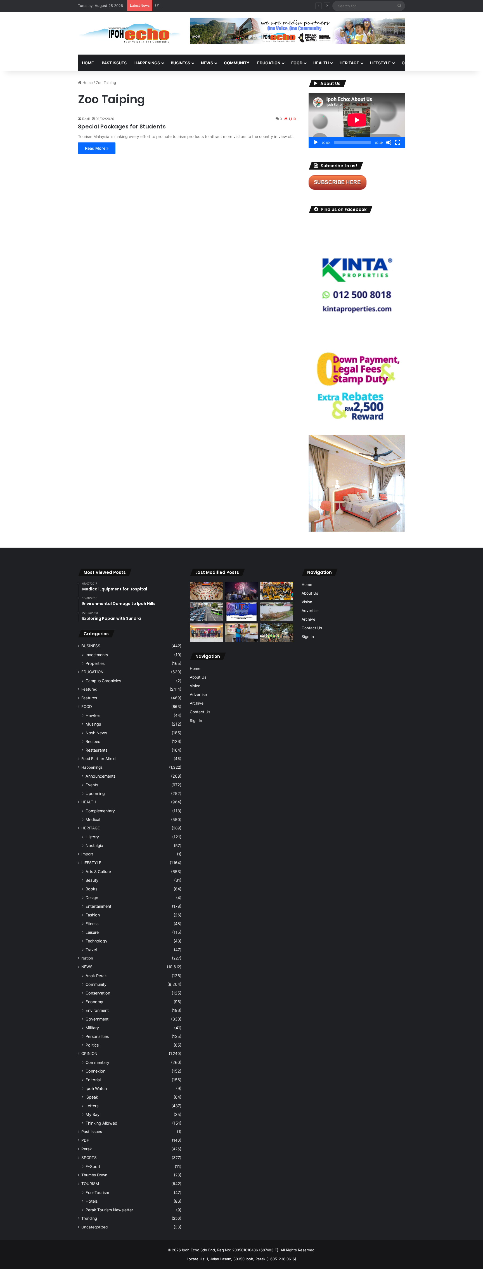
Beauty (92, 880)
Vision (195, 686)
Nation (87, 958)
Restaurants (96, 750)
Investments (97, 654)
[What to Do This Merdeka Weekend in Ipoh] (241, 591)
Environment (97, 1010)
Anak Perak (96, 975)
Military (92, 1027)
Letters (92, 1105)
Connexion (95, 1071)
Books (91, 888)
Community (96, 984)
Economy (94, 1001)
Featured (89, 689)
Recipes (93, 741)
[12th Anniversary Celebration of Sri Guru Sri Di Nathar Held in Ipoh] (276, 591)
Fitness (92, 923)
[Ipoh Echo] (129, 33)
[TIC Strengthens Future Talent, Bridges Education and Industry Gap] (206, 632)
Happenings (92, 767)
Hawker (93, 715)
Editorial (93, 1079)
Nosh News (96, 732)
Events (92, 784)
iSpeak (92, 1097)
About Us (198, 677)
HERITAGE (349, 62)
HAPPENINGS (147, 62)
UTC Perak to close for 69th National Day (191, 5)
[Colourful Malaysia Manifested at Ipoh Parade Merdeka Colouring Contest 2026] (206, 591)
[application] (357, 120)
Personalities (97, 1036)
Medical (93, 819)
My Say (93, 1114)
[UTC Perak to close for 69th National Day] (241, 611)
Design (92, 897)
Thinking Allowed (101, 1123)
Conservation (98, 993)
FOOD (296, 62)
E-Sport (93, 1166)
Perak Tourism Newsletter (109, 1209)
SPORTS (437, 62)
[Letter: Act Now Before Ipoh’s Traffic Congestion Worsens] (206, 611)
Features (89, 698)
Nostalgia (94, 845)
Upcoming (95, 793)
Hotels (92, 1201)
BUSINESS (180, 62)
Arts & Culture (98, 871)
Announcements (100, 776)
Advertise (198, 694)
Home (88, 62)
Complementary (100, 810)
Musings (93, 724)
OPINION (410, 62)
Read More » (96, 148)
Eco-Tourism (97, 1192)
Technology (96, 941)
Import (87, 854)
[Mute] (389, 142)
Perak (86, 1149)
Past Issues (114, 62)
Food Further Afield (98, 758)
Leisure (92, 932)
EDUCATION (268, 62)
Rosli (86, 119)
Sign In (196, 720)
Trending (89, 1218)
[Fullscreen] (398, 142)
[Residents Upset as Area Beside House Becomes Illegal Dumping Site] (276, 611)
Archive (196, 703)
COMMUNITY (236, 62)
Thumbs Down (94, 1175)
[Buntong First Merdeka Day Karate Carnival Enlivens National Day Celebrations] (241, 632)
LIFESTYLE (380, 62)
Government (97, 1019)
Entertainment (98, 906)
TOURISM (462, 62)
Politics (92, 1045)
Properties (95, 663)
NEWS (207, 62)
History (92, 836)
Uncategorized (94, 1227)
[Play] (316, 142)
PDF (85, 1140)
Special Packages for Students (122, 126)
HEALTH (321, 62)
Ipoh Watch (96, 1088)
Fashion (93, 915)
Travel (91, 949)
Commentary (97, 1062)
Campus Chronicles (103, 680)
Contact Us (200, 712)
